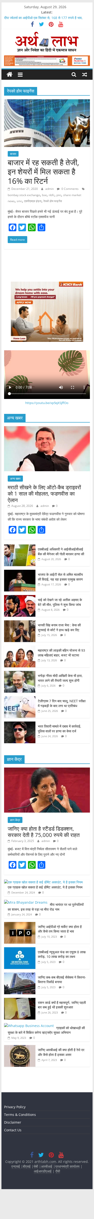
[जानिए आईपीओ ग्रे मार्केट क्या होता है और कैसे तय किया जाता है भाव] (19, 924)
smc (19, 201)
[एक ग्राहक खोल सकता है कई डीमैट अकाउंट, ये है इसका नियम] (43, 882)
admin (49, 189)
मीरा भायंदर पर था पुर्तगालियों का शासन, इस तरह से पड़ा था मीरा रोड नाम (46, 907)
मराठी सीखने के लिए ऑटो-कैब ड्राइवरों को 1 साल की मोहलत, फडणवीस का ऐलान (44, 494)
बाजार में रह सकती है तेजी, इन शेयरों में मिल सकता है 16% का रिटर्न (43, 171)
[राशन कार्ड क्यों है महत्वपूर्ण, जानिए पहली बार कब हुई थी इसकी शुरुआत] (19, 1000)
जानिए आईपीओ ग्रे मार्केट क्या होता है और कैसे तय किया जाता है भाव (60, 929)
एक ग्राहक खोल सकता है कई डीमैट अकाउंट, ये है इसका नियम (45, 887)
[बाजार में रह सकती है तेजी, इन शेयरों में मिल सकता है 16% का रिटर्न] (47, 102)
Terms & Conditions (20, 1114)
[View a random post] (84, 74)
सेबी (36, 1166)
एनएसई (16, 1166)
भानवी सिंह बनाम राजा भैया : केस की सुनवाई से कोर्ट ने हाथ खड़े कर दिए (59, 627)
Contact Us (12, 1130)
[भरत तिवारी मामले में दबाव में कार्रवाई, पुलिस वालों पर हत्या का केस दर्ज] (19, 724)
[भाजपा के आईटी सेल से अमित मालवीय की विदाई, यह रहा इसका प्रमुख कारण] (19, 572)
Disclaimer (12, 1122)
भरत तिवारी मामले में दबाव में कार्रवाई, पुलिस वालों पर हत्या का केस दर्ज (59, 728)
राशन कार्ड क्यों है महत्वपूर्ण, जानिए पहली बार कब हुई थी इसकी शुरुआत (62, 1005)
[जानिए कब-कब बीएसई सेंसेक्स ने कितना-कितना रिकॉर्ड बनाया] (19, 975)
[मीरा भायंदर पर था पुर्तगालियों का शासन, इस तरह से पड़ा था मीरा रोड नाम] (25, 902)
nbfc (51, 195)
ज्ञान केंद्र (15, 820)
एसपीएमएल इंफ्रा (32, 201)
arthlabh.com (45, 1161)
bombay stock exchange (24, 195)
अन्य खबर (15, 479)
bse (44, 195)
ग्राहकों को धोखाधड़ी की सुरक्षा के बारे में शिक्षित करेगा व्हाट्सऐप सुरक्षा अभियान (46, 1030)
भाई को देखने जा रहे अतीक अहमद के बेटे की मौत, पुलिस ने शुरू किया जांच (60, 602)
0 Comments (70, 189)
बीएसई (27, 1166)
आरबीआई (47, 1166)
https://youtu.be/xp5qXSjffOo (46, 403)
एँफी (57, 1171)
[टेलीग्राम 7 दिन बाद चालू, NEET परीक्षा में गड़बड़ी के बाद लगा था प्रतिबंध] (19, 698)
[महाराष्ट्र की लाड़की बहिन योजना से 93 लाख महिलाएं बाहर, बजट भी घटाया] (19, 648)
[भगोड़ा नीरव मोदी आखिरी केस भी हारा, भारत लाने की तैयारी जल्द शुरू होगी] (19, 673)
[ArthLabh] (9, 74)
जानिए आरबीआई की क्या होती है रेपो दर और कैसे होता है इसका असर (61, 1052)
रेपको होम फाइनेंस (52, 201)
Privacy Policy (15, 1107)
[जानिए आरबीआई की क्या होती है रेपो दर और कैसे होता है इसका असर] (19, 1047)
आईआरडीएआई (43, 1171)
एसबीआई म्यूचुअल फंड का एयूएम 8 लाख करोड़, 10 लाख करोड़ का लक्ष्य (62, 954)
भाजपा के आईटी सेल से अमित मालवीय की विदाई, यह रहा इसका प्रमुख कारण (60, 577)
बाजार (13, 154)
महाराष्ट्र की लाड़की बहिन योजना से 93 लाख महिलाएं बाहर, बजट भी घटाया (61, 652)
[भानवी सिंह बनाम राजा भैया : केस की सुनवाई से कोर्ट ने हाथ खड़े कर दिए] (19, 623)
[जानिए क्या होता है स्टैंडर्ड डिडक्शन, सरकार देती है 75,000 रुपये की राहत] (47, 770)
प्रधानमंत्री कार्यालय (67, 1166)
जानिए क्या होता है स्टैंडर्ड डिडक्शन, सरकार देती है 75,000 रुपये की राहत (44, 831)
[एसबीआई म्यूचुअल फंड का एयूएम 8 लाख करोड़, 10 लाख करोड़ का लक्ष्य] (19, 949)
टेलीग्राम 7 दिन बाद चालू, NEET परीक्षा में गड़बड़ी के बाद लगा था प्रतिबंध (62, 703)
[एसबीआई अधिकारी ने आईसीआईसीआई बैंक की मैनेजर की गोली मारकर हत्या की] (19, 547)
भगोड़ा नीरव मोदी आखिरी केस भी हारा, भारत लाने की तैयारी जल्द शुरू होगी (60, 678)
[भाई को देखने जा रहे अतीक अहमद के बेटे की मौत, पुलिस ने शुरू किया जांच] (19, 597)
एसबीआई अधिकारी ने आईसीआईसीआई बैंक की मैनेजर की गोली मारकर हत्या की (61, 551)
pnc (58, 195)
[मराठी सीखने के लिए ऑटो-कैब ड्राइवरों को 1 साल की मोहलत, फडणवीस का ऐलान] (47, 428)
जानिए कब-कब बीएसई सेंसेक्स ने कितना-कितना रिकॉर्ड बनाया (62, 979)
